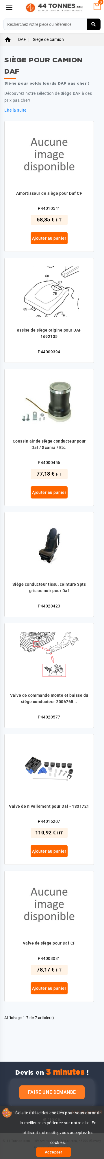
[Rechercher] (94, 24)
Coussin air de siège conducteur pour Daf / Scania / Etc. (49, 444)
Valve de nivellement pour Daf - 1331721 (49, 806)
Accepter (53, 1152)
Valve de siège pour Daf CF (49, 943)
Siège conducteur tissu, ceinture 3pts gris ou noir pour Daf (49, 587)
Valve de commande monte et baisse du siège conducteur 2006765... (49, 698)
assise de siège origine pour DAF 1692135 (49, 333)
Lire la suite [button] (15, 110)
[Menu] (9, 7)
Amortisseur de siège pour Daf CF (49, 193)
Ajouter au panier (49, 238)
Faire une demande (52, 1092)
